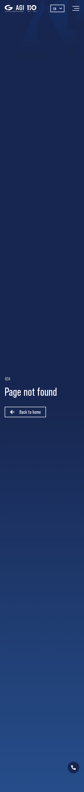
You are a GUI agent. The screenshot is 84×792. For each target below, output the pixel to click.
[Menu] (75, 8)
